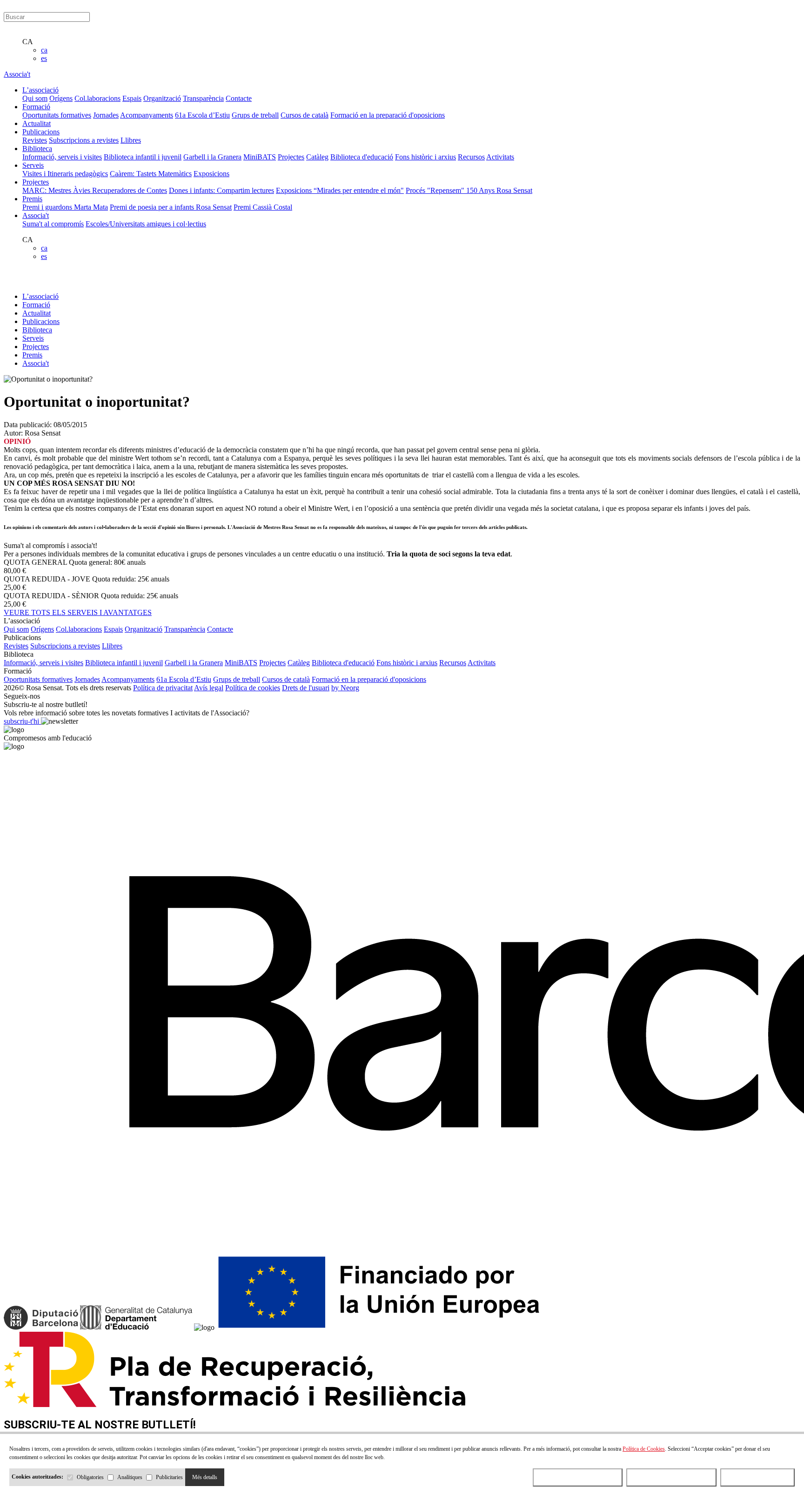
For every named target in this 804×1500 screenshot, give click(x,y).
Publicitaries (169, 1477)
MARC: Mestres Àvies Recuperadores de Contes (94, 190)
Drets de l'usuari (305, 688)
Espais (131, 98)
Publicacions (41, 321)
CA (27, 42)
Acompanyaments (146, 115)
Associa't (17, 74)
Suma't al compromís (53, 224)
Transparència (203, 98)
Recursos (471, 157)
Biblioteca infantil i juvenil (142, 157)
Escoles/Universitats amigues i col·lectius (146, 224)
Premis (32, 355)
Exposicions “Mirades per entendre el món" (340, 190)
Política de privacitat (163, 688)
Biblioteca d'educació (361, 157)
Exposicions (211, 174)
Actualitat (36, 313)
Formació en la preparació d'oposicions (387, 115)
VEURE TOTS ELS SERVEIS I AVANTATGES (78, 612)
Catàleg (317, 157)
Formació (36, 305)
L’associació (40, 296)
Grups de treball (255, 115)
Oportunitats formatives (56, 115)
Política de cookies (252, 688)
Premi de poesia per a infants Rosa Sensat (171, 207)
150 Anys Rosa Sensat (499, 190)
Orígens (61, 98)
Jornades (106, 115)
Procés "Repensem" (436, 190)
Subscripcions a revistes (84, 140)
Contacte (239, 98)
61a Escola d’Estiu (202, 115)
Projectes (291, 157)
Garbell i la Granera (212, 157)
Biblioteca (37, 330)
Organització (162, 98)
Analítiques (129, 1477)
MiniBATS (259, 157)
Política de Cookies (644, 1449)
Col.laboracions (97, 98)
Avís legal (208, 688)
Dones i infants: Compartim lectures (221, 190)
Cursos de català (304, 115)
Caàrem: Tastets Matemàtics (151, 174)
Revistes (34, 140)
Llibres (131, 140)
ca (44, 50)
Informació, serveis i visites (62, 157)
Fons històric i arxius (425, 157)
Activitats (500, 157)
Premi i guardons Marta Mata (65, 207)
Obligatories (90, 1477)
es (44, 58)
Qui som (34, 98)
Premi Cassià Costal (263, 207)
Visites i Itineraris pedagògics (65, 174)
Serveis (33, 338)
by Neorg (345, 688)
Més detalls (204, 1477)
